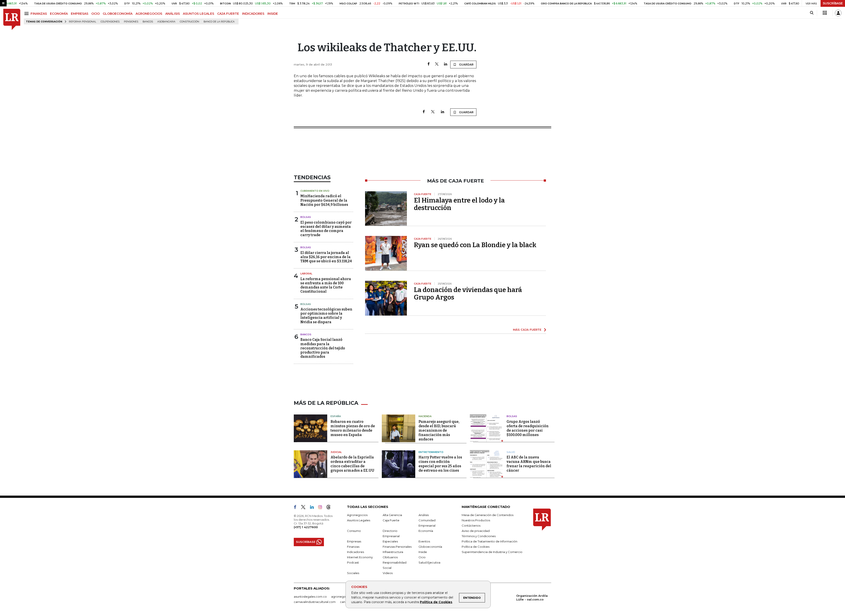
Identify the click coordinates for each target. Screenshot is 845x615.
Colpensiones (110, 21)
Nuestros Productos (476, 520)
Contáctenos (471, 525)
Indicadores (355, 552)
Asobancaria (166, 21)
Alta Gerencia (392, 515)
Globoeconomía (430, 546)
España (336, 416)
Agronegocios (357, 515)
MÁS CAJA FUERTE (527, 329)
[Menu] (27, 13)
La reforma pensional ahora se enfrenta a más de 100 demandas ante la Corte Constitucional (325, 285)
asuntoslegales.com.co (310, 596)
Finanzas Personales (397, 546)
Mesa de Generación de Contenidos (487, 515)
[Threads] (330, 508)
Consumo (354, 531)
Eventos (424, 541)
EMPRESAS (79, 14)
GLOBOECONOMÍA (117, 14)
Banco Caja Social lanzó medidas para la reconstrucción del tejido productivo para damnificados (322, 348)
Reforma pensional (82, 21)
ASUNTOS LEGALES (198, 14)
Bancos (148, 21)
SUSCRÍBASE (833, 3)
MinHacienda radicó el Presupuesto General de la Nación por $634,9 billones (324, 200)
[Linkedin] (445, 64)
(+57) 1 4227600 (306, 527)
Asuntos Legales (358, 520)
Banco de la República (219, 21)
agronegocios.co (343, 596)
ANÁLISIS (172, 14)
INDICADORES (253, 14)
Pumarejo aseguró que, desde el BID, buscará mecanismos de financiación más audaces (439, 430)
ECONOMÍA (59, 14)
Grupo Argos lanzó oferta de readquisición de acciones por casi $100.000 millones (528, 428)
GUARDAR (466, 64)
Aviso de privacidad (476, 531)
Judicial (336, 452)
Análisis (424, 515)
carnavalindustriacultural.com (315, 602)
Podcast (353, 562)
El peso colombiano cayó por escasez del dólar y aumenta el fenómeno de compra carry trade (326, 228)
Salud (511, 452)
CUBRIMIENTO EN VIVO (314, 190)
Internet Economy (360, 557)
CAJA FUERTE (228, 14)
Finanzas (353, 546)
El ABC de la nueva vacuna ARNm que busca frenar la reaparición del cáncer (529, 464)
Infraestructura (393, 552)
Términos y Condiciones (479, 536)
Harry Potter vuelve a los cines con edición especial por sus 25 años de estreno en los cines (440, 464)
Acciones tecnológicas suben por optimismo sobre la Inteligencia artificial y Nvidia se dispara (326, 315)
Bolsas (305, 217)
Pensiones (131, 21)
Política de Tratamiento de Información (489, 541)
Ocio (422, 557)
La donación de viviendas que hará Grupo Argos (468, 293)
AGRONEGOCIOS (149, 14)
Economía (426, 531)
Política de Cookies (436, 602)
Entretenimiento (431, 452)
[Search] (812, 13)
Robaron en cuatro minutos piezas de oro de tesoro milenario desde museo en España (353, 428)
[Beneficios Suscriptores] (824, 13)
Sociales (353, 573)
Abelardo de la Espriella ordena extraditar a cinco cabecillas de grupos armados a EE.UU (352, 464)
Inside (423, 552)
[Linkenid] (313, 508)
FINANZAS (39, 14)
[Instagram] (321, 508)
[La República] (11, 19)
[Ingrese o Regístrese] (838, 13)
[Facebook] (429, 64)
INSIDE (272, 14)
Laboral (306, 273)
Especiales (390, 541)
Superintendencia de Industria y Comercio (492, 552)
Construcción (189, 21)
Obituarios (390, 557)
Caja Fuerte (391, 520)
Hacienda (425, 416)
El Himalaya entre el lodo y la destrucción (459, 204)
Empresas (354, 541)
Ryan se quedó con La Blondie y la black (475, 245)
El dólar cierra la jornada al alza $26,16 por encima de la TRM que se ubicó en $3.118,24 (326, 257)
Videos (388, 573)
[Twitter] (437, 64)
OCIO (95, 14)
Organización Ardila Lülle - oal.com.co (532, 597)
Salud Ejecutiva (429, 562)
